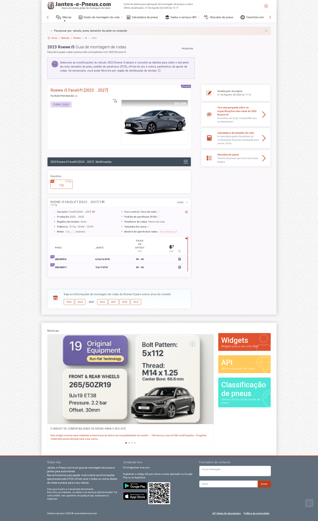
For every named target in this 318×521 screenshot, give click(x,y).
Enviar (264, 484)
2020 (124, 302)
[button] (159, 31)
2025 (69, 302)
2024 (80, 302)
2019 (135, 302)
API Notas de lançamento (226, 513)
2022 (102, 302)
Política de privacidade (256, 513)
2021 (113, 302)
